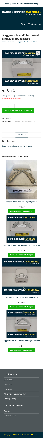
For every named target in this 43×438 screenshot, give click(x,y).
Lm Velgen (34, 42)
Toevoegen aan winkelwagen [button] (21, 211)
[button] (38, 53)
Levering (8, 389)
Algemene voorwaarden (15, 394)
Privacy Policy (10, 399)
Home (4, 42)
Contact (7, 411)
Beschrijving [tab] (21, 135)
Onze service (10, 380)
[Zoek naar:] (39, 24)
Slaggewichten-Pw (23, 42)
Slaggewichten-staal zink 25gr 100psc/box (21, 297)
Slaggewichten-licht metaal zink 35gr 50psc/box (21, 341)
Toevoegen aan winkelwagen (18, 110)
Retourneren (10, 416)
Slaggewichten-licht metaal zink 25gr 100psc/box (22, 245)
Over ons (8, 384)
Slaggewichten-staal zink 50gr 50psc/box (21, 202)
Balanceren (11, 42)
